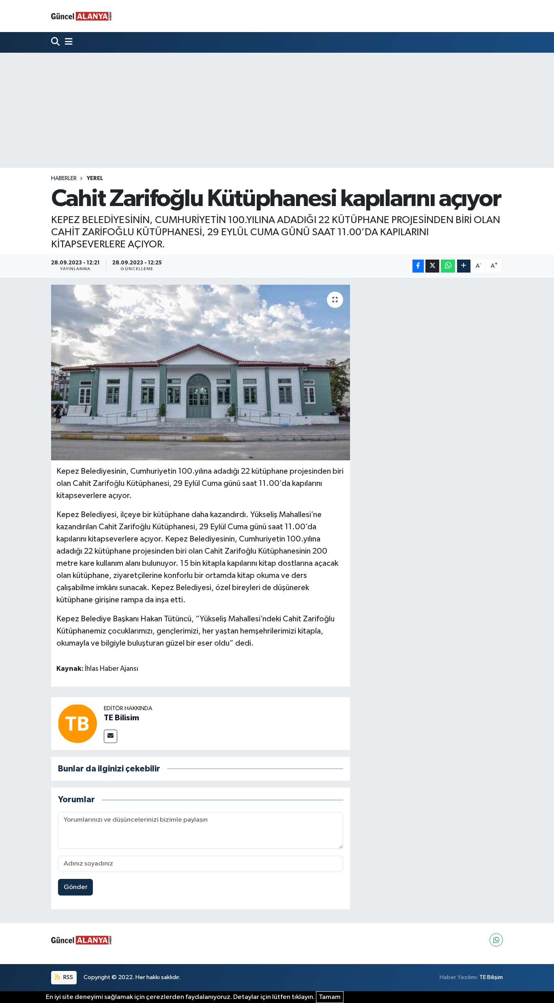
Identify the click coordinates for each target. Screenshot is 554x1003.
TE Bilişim (491, 977)
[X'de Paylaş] (432, 266)
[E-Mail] (110, 736)
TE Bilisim (121, 718)
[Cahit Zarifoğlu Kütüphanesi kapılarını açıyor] (200, 372)
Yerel (95, 178)
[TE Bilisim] (77, 723)
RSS (67, 977)
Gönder (76, 887)
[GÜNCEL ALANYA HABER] (81, 16)
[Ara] (56, 42)
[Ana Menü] (67, 42)
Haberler (64, 178)
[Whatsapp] (496, 940)
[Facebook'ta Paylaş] (418, 266)
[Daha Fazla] (463, 266)
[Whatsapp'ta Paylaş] (448, 266)
